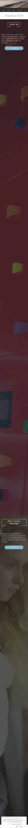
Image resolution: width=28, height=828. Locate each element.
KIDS (14, 10)
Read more (11, 48)
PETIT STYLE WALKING (14, 522)
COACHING (19, 10)
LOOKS (8, 10)
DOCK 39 (14, 24)
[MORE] (25, 10)
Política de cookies (18, 821)
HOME (3, 10)
